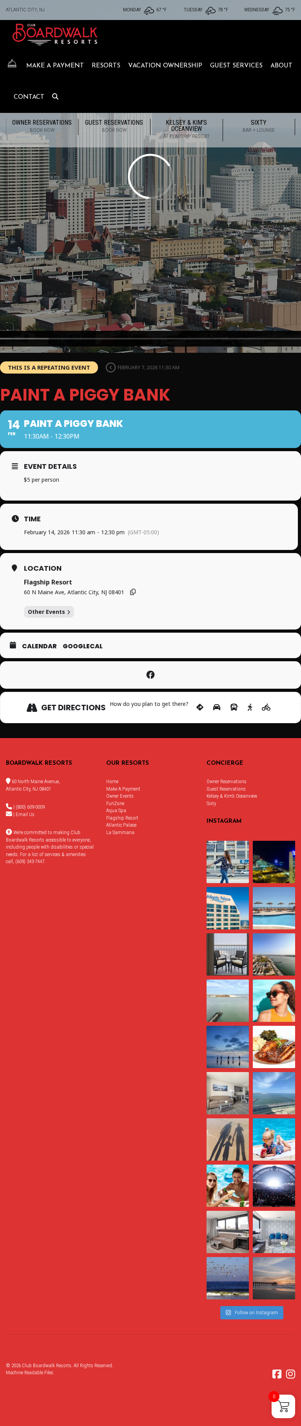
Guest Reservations (114, 126)
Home (112, 781)
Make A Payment (55, 66)
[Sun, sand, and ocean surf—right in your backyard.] (274, 954)
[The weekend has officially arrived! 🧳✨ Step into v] (228, 1001)
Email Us (25, 814)
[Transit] (234, 707)
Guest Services (236, 66)
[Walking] (250, 707)
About (281, 66)
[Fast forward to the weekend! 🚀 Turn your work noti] (274, 1139)
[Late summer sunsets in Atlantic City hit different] (228, 862)
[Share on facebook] (150, 675)
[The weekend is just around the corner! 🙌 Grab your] (274, 1001)
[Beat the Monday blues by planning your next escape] (274, 908)
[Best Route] (199, 707)
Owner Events (120, 796)
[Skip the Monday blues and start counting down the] (228, 1093)
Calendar (39, 646)
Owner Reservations (42, 126)
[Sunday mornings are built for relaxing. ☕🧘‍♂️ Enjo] (228, 954)
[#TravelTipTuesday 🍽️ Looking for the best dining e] (274, 1047)
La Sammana (120, 832)
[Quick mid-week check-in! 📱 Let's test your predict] (274, 862)
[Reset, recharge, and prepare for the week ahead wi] (274, 1093)
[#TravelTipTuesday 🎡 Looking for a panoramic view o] (228, 908)
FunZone (115, 803)
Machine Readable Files (29, 1372)
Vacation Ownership (165, 66)
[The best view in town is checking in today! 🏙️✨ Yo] (274, 1278)
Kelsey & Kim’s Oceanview (186, 129)
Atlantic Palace (121, 825)
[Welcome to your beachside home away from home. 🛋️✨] (274, 1232)
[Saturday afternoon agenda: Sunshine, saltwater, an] (228, 1139)
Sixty (259, 126)
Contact (29, 97)
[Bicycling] (266, 707)
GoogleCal (83, 646)
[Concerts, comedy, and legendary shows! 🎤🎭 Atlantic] (274, 1186)
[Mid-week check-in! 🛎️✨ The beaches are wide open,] (228, 1047)
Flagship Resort (122, 818)
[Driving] (216, 707)
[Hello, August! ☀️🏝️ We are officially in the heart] (228, 1278)
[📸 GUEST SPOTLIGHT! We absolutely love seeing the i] (228, 1186)
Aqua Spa (116, 810)
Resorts (106, 66)
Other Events (46, 611)
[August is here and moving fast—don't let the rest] (228, 1232)
